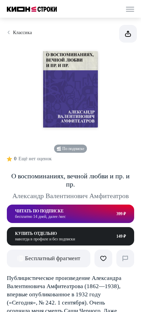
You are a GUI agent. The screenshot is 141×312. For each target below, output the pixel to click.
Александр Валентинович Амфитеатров (70, 195)
